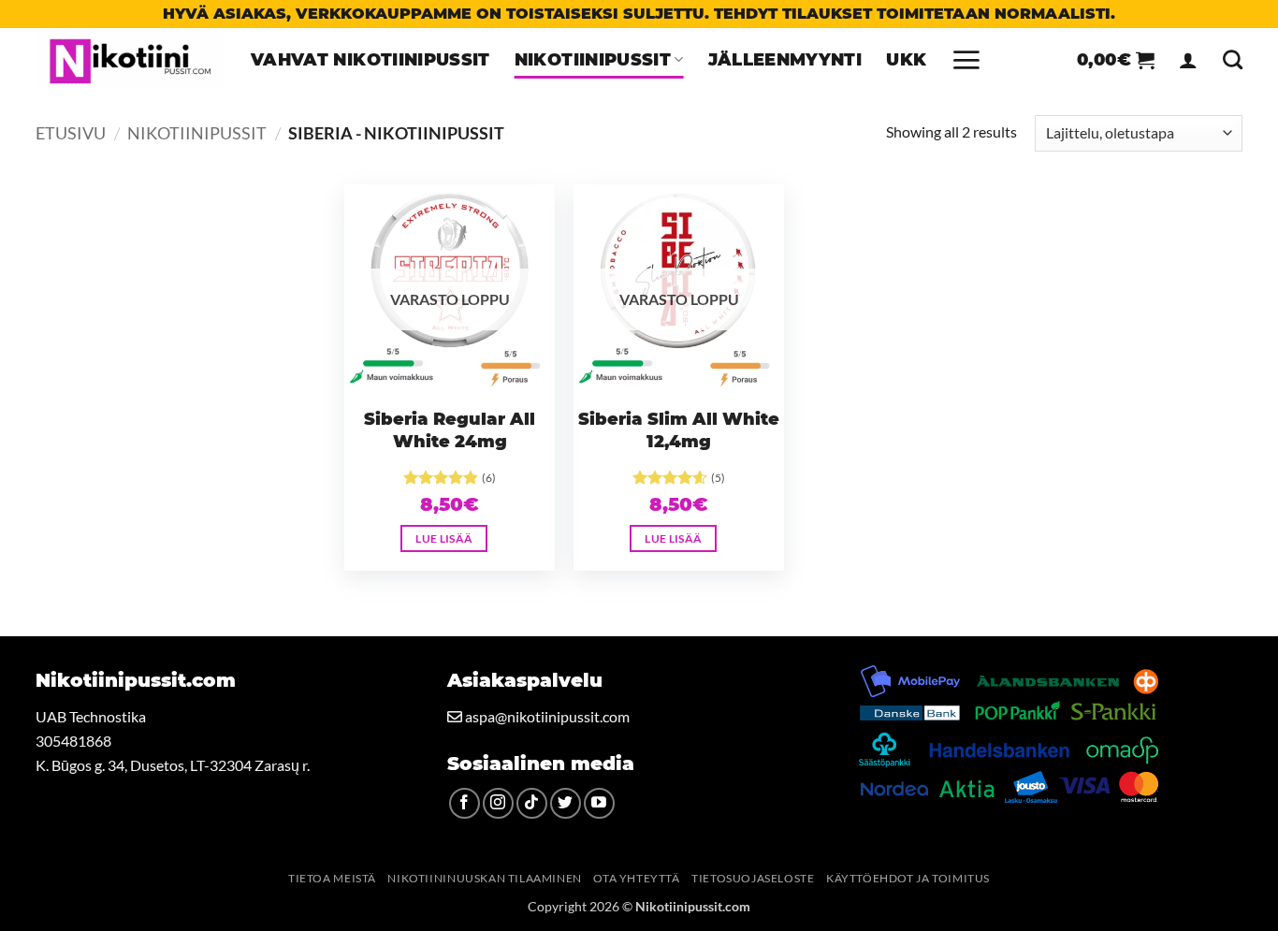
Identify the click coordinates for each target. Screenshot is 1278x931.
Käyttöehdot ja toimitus (908, 878)
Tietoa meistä (332, 878)
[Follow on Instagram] (498, 803)
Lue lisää (443, 538)
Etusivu (71, 133)
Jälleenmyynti (785, 59)
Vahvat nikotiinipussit (370, 59)
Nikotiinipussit (593, 59)
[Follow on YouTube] (599, 803)
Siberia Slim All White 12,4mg (678, 431)
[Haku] (1232, 59)
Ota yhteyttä (636, 878)
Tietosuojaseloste (752, 878)
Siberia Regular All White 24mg (449, 431)
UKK (906, 59)
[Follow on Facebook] (464, 803)
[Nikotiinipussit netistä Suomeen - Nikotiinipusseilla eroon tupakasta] (129, 60)
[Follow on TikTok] (531, 803)
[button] (966, 60)
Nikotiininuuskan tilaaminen (484, 878)
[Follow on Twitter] (565, 803)
